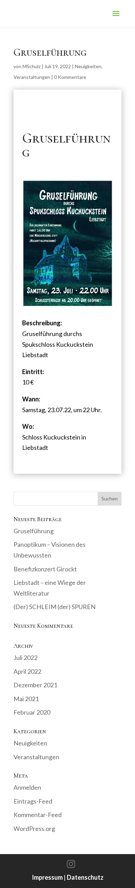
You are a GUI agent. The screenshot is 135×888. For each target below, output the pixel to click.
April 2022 (27, 671)
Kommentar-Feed (38, 814)
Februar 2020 (32, 712)
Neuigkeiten (88, 66)
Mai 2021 (26, 699)
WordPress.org (34, 828)
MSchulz (31, 66)
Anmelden (27, 787)
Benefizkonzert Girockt (45, 569)
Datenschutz (85, 877)
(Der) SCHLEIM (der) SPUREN (55, 606)
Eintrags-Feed (33, 801)
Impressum (47, 877)
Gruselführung (34, 531)
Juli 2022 (25, 657)
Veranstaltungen (32, 77)
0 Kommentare (70, 77)
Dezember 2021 (35, 685)
